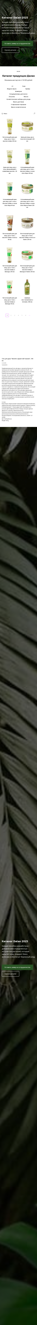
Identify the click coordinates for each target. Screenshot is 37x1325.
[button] (17, 540)
